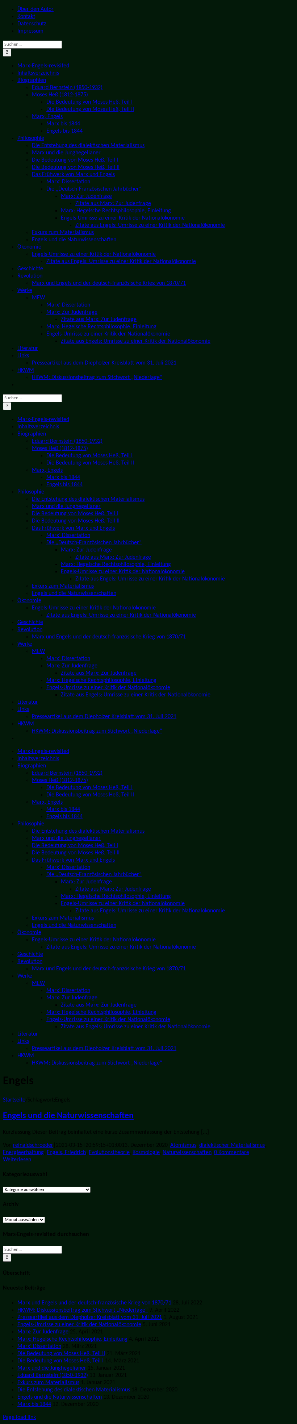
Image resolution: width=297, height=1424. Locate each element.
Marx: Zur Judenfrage (42, 1332)
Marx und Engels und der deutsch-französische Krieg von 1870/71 (94, 1303)
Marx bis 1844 (34, 1404)
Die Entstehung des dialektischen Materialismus (73, 1390)
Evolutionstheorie (109, 1153)
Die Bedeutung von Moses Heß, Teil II (61, 1354)
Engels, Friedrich (66, 1153)
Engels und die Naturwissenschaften (68, 1116)
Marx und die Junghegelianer (51, 1368)
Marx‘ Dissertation (39, 1346)
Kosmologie (146, 1153)
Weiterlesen (17, 1160)
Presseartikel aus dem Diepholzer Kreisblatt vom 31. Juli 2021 (89, 1317)
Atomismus (183, 1145)
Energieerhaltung (23, 1153)
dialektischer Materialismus (232, 1145)
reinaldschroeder (33, 1145)
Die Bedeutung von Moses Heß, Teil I (60, 1361)
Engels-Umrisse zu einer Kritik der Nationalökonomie (79, 1325)
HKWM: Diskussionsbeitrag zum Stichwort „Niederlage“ (82, 1310)
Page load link (19, 1417)
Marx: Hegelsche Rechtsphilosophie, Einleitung (72, 1339)
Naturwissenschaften (187, 1153)
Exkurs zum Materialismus (48, 1383)
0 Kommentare (231, 1153)
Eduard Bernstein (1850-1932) (52, 1375)
